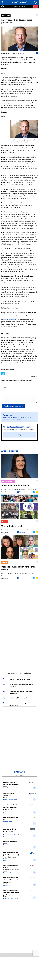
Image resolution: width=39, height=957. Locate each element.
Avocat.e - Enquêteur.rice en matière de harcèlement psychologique (11, 892)
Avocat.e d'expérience (10, 841)
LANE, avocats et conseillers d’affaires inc (12, 835)
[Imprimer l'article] (36, 491)
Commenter (22, 492)
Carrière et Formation (8, 481)
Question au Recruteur (10, 319)
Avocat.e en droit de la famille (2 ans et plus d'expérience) (10, 807)
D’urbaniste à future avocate (19, 698)
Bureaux (4, 522)
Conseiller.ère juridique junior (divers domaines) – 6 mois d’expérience (11, 855)
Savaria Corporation (7, 821)
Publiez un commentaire (13, 406)
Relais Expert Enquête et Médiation (11, 898)
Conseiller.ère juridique (10, 818)
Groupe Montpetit (7, 788)
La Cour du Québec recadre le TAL (20, 679)
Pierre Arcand (6, 16)
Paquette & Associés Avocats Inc (10, 799)
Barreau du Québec (7, 873)
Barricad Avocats (7, 845)
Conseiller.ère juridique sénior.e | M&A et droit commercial (10, 880)
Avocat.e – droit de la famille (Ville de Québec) (11, 783)
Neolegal (5, 860)
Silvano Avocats (7, 813)
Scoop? (35, 6)
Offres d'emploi (19, 6)
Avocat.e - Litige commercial (8, 794)
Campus (4, 562)
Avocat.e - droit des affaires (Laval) (9, 830)
